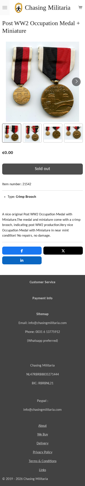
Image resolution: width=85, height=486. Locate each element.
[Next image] (76, 81)
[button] (11, 133)
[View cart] (80, 7)
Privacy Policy (42, 452)
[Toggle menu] (5, 7)
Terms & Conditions (42, 461)
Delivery (42, 443)
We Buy (42, 434)
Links (42, 470)
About (42, 426)
